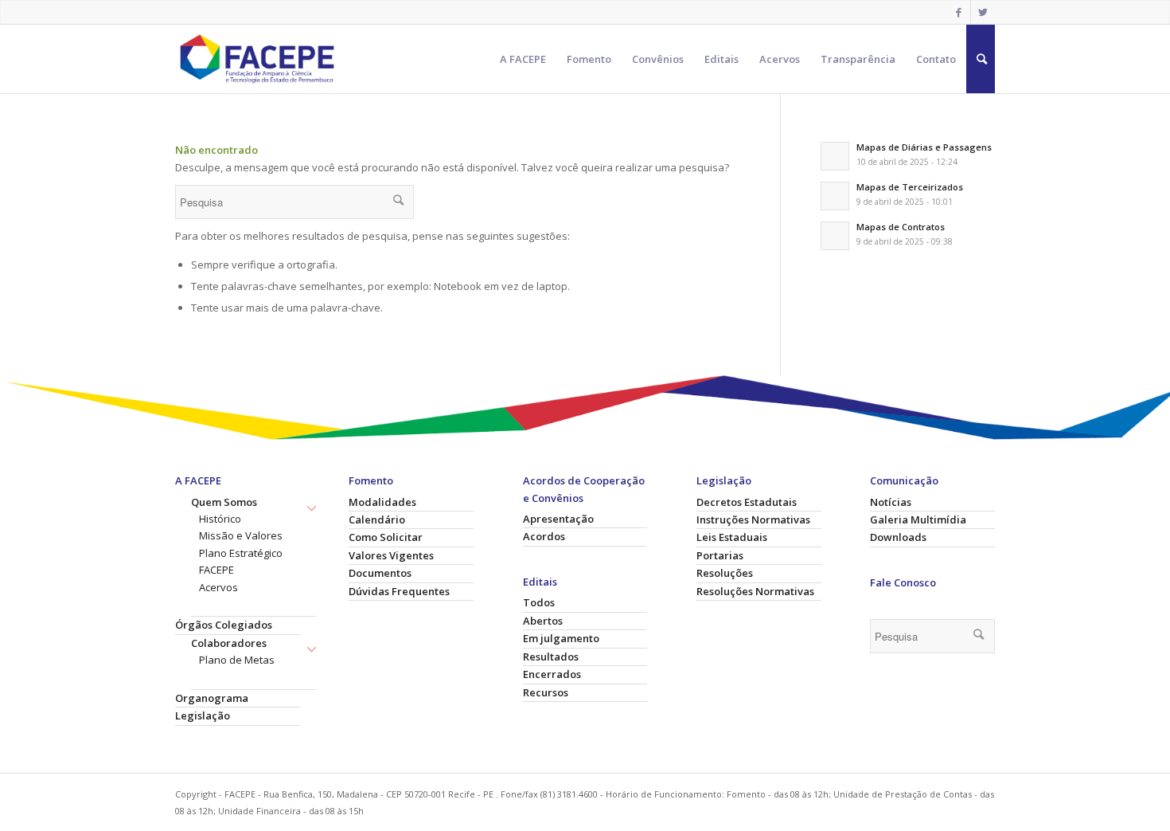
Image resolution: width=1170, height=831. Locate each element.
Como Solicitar (386, 537)
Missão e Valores (241, 535)
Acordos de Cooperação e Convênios (584, 488)
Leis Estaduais (731, 537)
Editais (721, 59)
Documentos (380, 573)
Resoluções (724, 573)
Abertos (543, 620)
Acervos (779, 59)
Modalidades (382, 502)
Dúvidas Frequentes (399, 591)
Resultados (551, 656)
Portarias (719, 555)
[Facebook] (958, 12)
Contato (936, 59)
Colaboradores (229, 643)
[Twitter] (983, 12)
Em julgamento (561, 638)
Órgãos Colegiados (223, 624)
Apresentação (558, 519)
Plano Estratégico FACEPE (241, 561)
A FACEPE (523, 59)
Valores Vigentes (391, 555)
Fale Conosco (903, 582)
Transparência (858, 59)
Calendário (377, 519)
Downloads (898, 537)
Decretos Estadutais (746, 502)
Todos (539, 602)
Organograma (211, 698)
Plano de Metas (237, 660)
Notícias (890, 502)
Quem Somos (224, 502)
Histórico (220, 519)
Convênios (658, 59)
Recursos (545, 692)
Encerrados (552, 674)
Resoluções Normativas (755, 591)
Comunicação (904, 480)
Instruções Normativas (753, 519)
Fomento (589, 59)
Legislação (202, 715)
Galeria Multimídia (918, 519)
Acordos (544, 536)
